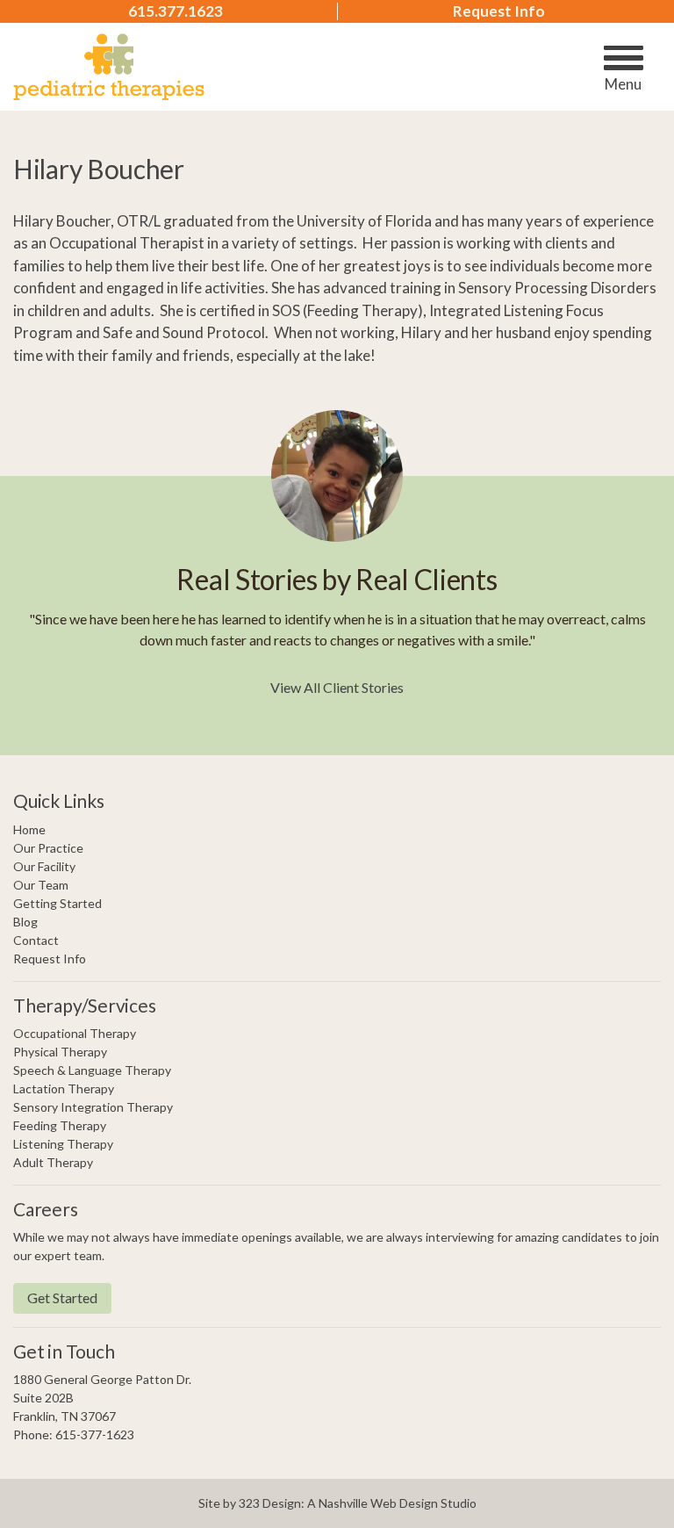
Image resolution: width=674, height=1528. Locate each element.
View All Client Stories (337, 687)
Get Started (62, 1297)
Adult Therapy (53, 1162)
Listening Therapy (63, 1143)
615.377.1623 (175, 11)
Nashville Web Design (378, 1503)
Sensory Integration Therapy (93, 1106)
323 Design (270, 1503)
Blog (25, 921)
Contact (36, 940)
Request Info (499, 11)
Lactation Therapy (63, 1088)
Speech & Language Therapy (92, 1070)
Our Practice (48, 847)
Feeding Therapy (59, 1125)
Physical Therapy (60, 1051)
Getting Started (57, 903)
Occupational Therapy (74, 1033)
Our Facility (44, 866)
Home (29, 829)
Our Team (40, 884)
